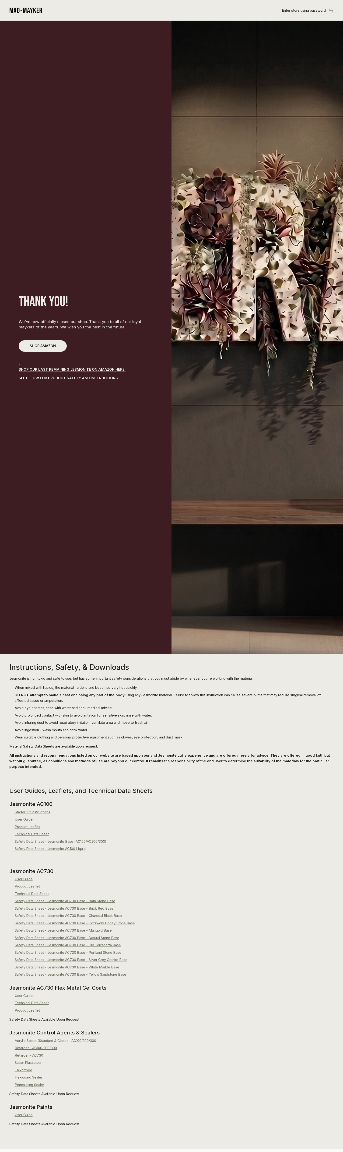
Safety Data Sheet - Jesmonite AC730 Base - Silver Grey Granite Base (71, 959)
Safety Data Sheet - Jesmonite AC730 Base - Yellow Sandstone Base (70, 974)
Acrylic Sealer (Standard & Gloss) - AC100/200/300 (55, 1040)
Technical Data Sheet (32, 834)
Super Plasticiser (28, 1062)
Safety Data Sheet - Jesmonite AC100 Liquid (50, 848)
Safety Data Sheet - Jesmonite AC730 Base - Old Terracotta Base (68, 945)
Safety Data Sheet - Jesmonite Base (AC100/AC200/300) (60, 841)
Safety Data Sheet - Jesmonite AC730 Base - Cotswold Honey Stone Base (75, 923)
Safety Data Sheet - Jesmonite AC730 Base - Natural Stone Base (67, 938)
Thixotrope (23, 1070)
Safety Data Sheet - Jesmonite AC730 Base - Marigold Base (63, 930)
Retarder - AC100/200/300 (36, 1048)
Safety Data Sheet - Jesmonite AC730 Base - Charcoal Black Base (68, 915)
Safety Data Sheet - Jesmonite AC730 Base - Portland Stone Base (68, 952)
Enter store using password (304, 10)
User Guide (24, 819)
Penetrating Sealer (29, 1084)
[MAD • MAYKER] (25, 10)
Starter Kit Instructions (32, 812)
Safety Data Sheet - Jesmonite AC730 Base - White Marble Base (67, 967)
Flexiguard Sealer (28, 1077)
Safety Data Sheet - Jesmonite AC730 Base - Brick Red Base (64, 908)
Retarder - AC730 (29, 1055)
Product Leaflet (27, 827)
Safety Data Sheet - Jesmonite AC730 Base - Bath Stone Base (65, 901)
